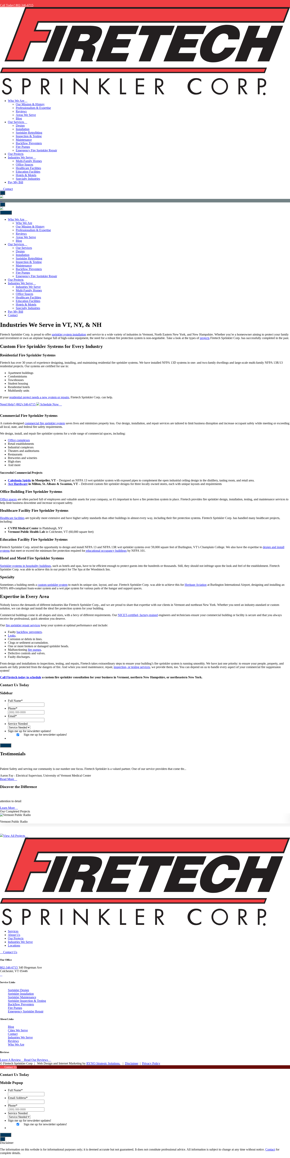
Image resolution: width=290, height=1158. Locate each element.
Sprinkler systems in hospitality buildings (25, 565)
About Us (14, 934)
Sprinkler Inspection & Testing (27, 1000)
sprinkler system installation (69, 334)
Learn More (8, 807)
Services (13, 931)
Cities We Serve (18, 1030)
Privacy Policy (151, 1063)
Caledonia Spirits (19, 480)
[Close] (2, 1139)
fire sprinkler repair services (23, 625)
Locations (14, 945)
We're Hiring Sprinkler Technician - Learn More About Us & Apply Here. (46, 1)
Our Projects (15, 938)
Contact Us (9, 952)
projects (205, 338)
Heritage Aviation (196, 584)
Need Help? (18, 404)
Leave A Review (10, 1060)
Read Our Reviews (36, 1060)
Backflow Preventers (21, 1004)
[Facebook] (1, 974)
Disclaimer (131, 1063)
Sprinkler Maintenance (22, 997)
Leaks (11, 635)
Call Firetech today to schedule (20, 677)
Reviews (13, 1041)
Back (7, 212)
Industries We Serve (20, 942)
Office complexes (19, 440)
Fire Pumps (15, 1008)
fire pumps (34, 649)
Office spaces (8, 499)
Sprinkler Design (18, 990)
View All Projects (14, 835)
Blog (11, 1026)
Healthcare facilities (12, 518)
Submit (6, 745)
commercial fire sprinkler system (45, 423)
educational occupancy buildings (106, 550)
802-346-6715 (9, 967)
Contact (7, 189)
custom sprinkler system (52, 584)
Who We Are (16, 1044)
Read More (7, 779)
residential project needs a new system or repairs (39, 397)
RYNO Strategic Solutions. (103, 1063)
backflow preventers (29, 632)
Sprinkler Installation (21, 993)
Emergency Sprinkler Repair (25, 1011)
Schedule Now (49, 404)
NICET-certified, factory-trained (138, 615)
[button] (145, 828)
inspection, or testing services (132, 667)
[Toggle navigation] (2, 193)
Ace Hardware (18, 484)
